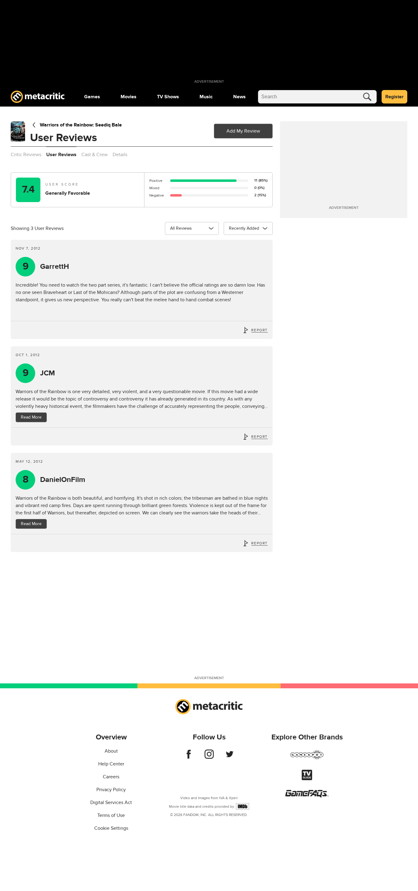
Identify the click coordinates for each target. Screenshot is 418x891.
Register (394, 97)
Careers (111, 777)
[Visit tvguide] (307, 779)
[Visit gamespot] (307, 758)
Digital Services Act (111, 802)
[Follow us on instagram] (209, 757)
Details (120, 155)
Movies (128, 97)
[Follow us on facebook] (188, 757)
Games (92, 97)
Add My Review (243, 131)
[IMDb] (242, 806)
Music (206, 97)
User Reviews (61, 155)
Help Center (111, 764)
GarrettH (46, 267)
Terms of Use (111, 815)
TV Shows (168, 97)
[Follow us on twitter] (229, 757)
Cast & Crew (94, 155)
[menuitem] (92, 96)
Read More (31, 417)
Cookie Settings (111, 828)
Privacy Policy (111, 790)
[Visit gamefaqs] (307, 796)
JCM (39, 373)
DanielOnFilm (54, 480)
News (239, 97)
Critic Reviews (26, 155)
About (111, 751)
